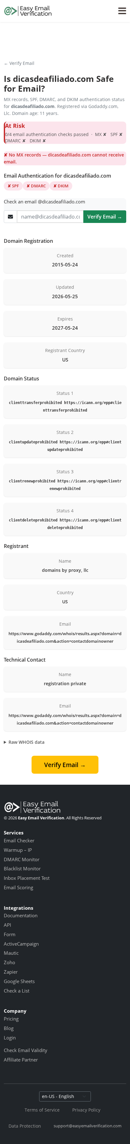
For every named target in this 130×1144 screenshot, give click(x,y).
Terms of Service (42, 1110)
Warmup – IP (18, 850)
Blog (9, 1028)
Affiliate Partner (21, 1059)
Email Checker (19, 840)
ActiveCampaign (21, 944)
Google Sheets (19, 981)
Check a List (16, 990)
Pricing (11, 1019)
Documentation (21, 915)
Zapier (11, 972)
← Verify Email (19, 63)
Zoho (9, 962)
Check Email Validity (25, 1050)
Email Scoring (18, 887)
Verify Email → (104, 216)
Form (9, 934)
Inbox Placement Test (27, 878)
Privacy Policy (86, 1110)
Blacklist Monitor (22, 868)
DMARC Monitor (21, 859)
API (7, 925)
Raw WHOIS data (26, 742)
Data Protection (25, 1126)
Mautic (11, 953)
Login (10, 1037)
